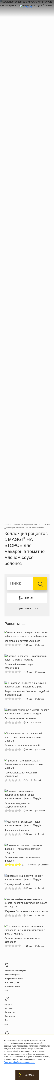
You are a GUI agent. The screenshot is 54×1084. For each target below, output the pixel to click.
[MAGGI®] (27, 9)
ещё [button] (6, 991)
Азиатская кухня (12, 974)
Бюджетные (9, 1016)
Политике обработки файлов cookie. (19, 1062)
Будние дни (9, 1012)
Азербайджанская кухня (15, 971)
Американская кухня (13, 978)
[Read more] (27, 639)
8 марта (8, 1004)
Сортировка (23, 608)
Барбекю (8, 1008)
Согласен (29, 1075)
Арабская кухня (11, 982)
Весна (7, 1020)
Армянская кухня (12, 986)
